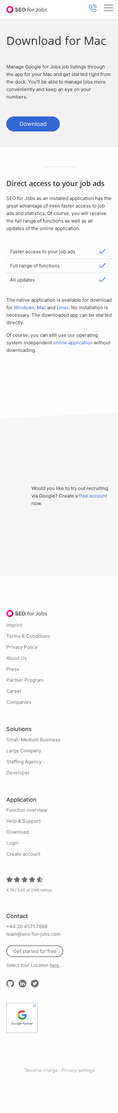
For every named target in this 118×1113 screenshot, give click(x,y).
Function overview (26, 810)
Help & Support (23, 821)
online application (73, 343)
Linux (63, 307)
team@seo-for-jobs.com (33, 934)
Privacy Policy (21, 647)
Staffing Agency (24, 762)
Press (12, 669)
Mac (41, 307)
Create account (23, 854)
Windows (24, 307)
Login (12, 843)
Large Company (23, 751)
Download (33, 124)
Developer (18, 773)
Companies (18, 702)
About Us (16, 658)
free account (93, 496)
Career (14, 691)
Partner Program (25, 680)
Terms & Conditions (28, 636)
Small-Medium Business (33, 740)
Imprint (14, 625)
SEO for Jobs (26, 9)
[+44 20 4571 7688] (92, 8)
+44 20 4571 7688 (27, 926)
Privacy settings (77, 1070)
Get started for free (34, 951)
